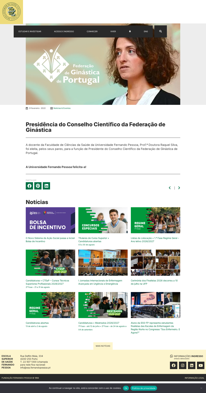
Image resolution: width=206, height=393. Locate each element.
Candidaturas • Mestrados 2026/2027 (102, 326)
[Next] (178, 188)
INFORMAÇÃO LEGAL (194, 378)
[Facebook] (173, 365)
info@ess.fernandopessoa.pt (35, 367)
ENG (146, 31)
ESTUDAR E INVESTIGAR (30, 31)
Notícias (37, 202)
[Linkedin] (191, 365)
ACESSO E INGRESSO (64, 31)
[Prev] (170, 188)
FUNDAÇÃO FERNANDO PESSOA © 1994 (20, 378)
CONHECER (92, 31)
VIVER (113, 31)
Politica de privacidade (143, 388)
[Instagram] (182, 365)
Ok (126, 388)
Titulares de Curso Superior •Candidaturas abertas (93, 241)
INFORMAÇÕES (188, 357)
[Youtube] (200, 365)
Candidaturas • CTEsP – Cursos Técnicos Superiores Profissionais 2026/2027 (47, 283)
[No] (201, 389)
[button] (29, 185)
